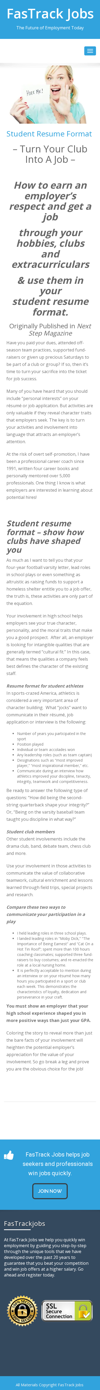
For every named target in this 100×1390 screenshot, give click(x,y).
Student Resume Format (49, 133)
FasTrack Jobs (50, 13)
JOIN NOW (50, 1191)
